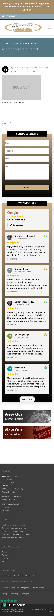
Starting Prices (12, 434)
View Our (13, 414)
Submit (27, 187)
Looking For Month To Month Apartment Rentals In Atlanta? (23, 588)
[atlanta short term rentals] (27, 81)
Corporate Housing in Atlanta (12, 531)
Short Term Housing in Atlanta (13, 537)
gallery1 (6, 123)
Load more (27, 399)
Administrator (19, 72)
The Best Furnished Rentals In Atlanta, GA (17, 582)
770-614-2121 (12, 16)
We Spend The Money (47, 610)
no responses (41, 72)
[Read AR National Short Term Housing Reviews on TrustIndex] (14, 605)
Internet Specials (14, 418)
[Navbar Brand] (27, 27)
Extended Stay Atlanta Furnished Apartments (18, 576)
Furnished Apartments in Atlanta (14, 525)
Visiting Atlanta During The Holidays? (15, 593)
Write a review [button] (16, 225)
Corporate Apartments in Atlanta (14, 528)
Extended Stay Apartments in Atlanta (15, 534)
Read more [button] (12, 259)
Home (5, 43)
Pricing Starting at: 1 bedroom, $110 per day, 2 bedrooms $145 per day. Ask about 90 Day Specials (27, 6)
